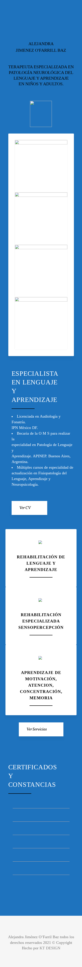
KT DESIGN (50, 948)
